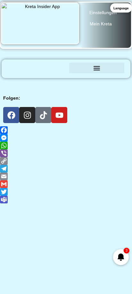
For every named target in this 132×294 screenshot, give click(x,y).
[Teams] (66, 199)
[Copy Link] (66, 161)
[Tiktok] (43, 115)
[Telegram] (66, 169)
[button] (96, 68)
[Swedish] (83, 83)
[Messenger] (66, 138)
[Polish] (99, 83)
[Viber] (66, 153)
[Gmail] (66, 184)
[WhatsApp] (66, 145)
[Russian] (116, 83)
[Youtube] (59, 115)
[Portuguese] (108, 83)
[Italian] (41, 83)
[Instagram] (27, 115)
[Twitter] (66, 192)
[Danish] (66, 83)
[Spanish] (50, 83)
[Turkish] (124, 83)
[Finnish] (74, 83)
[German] (8, 83)
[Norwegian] (91, 83)
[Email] (66, 176)
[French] (33, 83)
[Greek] (16, 83)
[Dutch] (58, 83)
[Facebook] (11, 115)
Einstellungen (103, 12)
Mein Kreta (101, 23)
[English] (25, 83)
